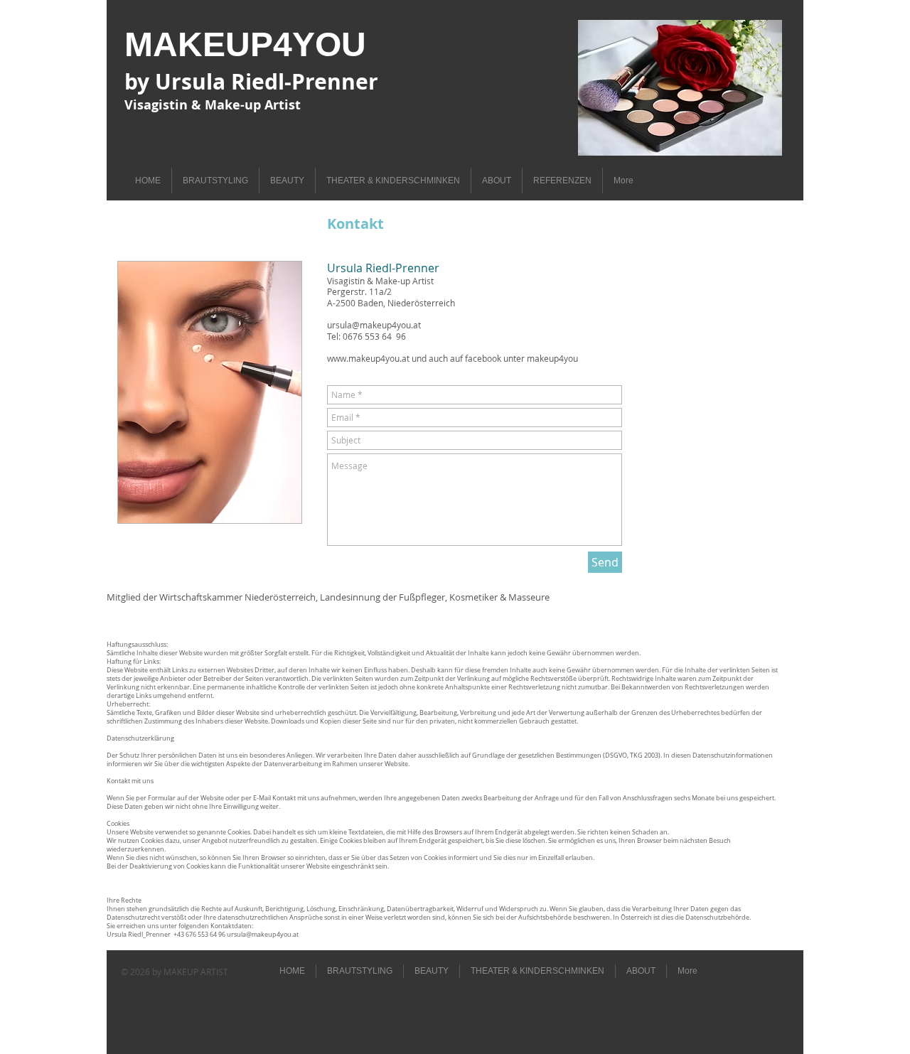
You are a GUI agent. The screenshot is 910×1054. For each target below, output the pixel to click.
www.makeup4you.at (368, 358)
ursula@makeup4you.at (374, 324)
